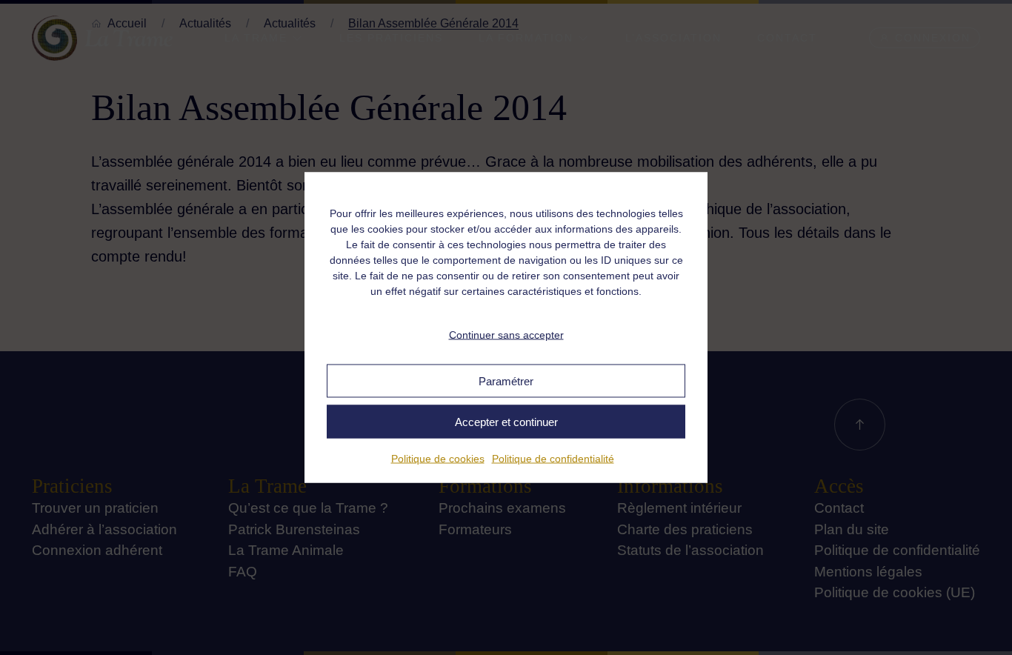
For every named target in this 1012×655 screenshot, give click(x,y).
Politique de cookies (438, 459)
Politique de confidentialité (553, 459)
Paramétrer (506, 380)
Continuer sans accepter (506, 334)
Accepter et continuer (506, 421)
